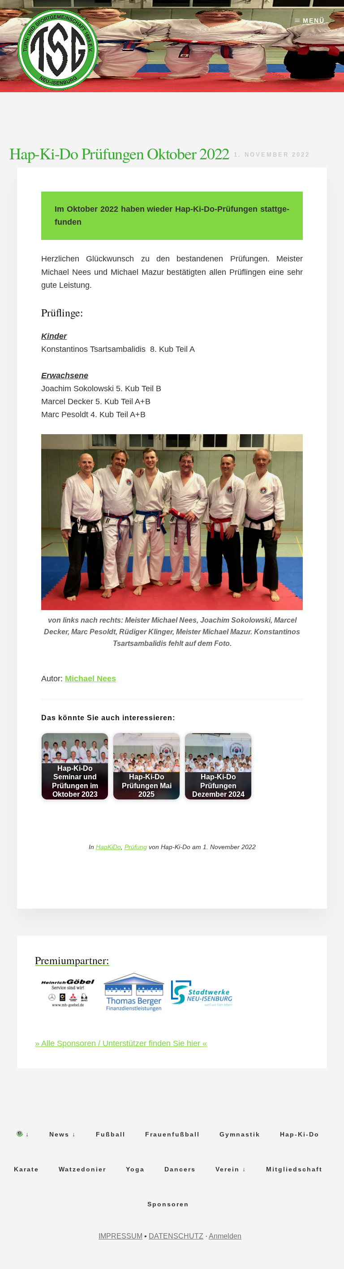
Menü (314, 20)
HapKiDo (108, 846)
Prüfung (136, 846)
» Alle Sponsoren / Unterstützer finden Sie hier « (121, 1043)
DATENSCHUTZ (176, 1236)
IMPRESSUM (120, 1236)
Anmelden (225, 1236)
